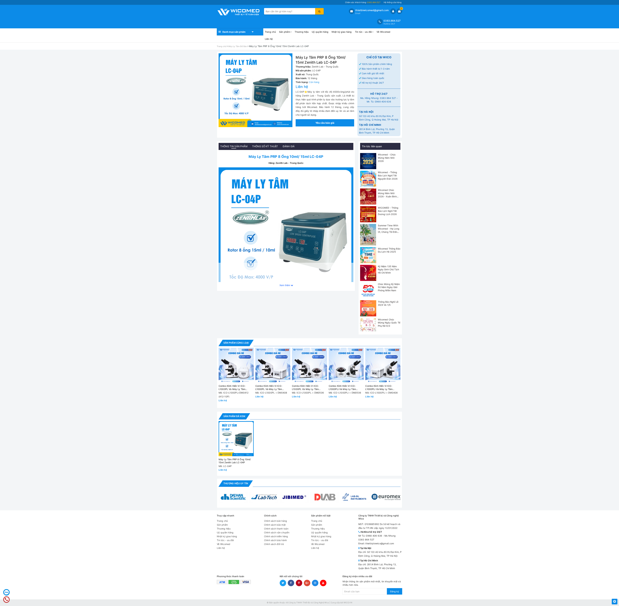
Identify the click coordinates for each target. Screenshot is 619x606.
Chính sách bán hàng (275, 520)
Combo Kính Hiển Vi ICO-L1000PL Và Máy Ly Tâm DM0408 (268, 388)
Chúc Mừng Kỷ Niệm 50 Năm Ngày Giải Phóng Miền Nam (389, 287)
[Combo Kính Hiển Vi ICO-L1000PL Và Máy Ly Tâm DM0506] (309, 365)
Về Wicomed (383, 31)
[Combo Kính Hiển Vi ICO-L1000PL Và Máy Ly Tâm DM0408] (272, 365)
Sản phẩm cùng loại (236, 342)
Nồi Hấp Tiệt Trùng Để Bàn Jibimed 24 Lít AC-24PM (45, 603)
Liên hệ (269, 39)
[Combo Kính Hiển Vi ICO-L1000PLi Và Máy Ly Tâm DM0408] (382, 365)
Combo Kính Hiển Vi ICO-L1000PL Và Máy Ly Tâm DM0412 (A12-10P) (232, 388)
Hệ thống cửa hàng (392, 2)
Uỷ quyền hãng (320, 31)
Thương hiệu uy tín (235, 483)
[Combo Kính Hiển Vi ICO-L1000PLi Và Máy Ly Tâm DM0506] (346, 365)
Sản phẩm (285, 31)
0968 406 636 (383, 101)
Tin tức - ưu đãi (364, 31)
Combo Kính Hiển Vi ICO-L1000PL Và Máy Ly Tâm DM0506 (305, 388)
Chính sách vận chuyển (276, 532)
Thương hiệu (302, 31)
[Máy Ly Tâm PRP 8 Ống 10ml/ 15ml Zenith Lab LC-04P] (286, 234)
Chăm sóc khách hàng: (362, 2)
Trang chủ (270, 31)
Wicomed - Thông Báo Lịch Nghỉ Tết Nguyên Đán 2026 (388, 175)
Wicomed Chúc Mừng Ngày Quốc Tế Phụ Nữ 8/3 (389, 322)
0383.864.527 (392, 20)
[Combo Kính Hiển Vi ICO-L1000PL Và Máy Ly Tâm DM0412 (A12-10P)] (236, 365)
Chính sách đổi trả (274, 544)
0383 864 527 (388, 98)
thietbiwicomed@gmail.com (372, 10)
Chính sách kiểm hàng (276, 536)
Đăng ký (394, 591)
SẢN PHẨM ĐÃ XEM (234, 416)
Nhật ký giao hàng (342, 31)
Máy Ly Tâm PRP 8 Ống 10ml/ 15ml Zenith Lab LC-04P (235, 461)
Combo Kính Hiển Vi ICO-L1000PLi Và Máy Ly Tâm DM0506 (342, 388)
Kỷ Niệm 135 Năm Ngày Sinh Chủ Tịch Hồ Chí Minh (388, 269)
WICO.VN (348, 602)
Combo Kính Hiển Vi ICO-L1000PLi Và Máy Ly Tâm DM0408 (379, 388)
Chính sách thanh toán (276, 528)
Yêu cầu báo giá (324, 122)
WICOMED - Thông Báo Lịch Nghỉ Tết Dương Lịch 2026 (388, 210)
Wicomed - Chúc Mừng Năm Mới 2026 (387, 157)
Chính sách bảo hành (275, 540)
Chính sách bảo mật (275, 524)
